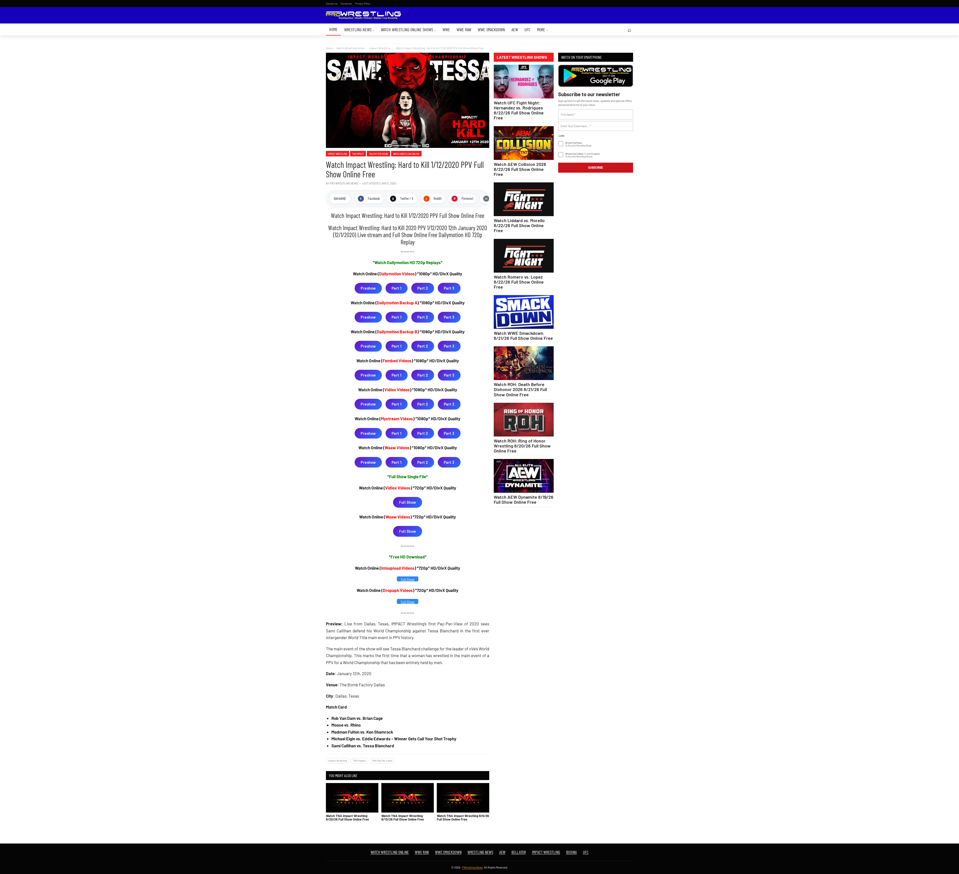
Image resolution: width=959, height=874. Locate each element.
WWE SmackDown (491, 29)
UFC (527, 29)
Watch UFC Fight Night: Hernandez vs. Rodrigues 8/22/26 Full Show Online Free (519, 110)
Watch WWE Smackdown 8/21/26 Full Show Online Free (523, 335)
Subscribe (595, 167)
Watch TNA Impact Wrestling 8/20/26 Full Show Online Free (347, 817)
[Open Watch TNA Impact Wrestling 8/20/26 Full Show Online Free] (352, 798)
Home (333, 29)
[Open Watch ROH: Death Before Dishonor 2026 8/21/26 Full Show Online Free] (524, 363)
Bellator (518, 852)
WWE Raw (464, 29)
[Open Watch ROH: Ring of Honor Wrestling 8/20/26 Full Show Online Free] (524, 420)
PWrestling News (472, 867)
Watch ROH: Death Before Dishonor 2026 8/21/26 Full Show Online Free (520, 389)
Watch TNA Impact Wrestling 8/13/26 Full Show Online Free (402, 817)
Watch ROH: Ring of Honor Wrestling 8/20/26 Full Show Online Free (522, 445)
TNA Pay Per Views (378, 153)
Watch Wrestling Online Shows (408, 29)
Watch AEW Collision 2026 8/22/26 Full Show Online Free (520, 169)
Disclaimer (346, 3)
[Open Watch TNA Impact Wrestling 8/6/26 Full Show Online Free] (463, 798)
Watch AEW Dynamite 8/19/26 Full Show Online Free (523, 499)
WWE (446, 29)
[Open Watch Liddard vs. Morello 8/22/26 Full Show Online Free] (524, 199)
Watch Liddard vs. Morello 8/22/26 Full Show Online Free (519, 225)
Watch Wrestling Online (350, 48)
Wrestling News (359, 29)
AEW (514, 29)
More (542, 29)
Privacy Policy (362, 3)
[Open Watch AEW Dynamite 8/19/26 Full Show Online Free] (524, 476)
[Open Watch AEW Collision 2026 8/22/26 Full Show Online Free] (524, 143)
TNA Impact (358, 153)
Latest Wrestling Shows (522, 57)
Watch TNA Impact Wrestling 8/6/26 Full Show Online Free (463, 817)
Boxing (571, 852)
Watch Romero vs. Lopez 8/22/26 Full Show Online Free (519, 282)
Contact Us (332, 3)
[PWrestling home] (363, 15)
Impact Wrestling (337, 153)
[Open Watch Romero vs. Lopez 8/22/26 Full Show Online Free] (524, 256)
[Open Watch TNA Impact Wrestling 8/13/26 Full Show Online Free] (407, 798)
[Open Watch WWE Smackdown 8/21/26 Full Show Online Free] (524, 312)
